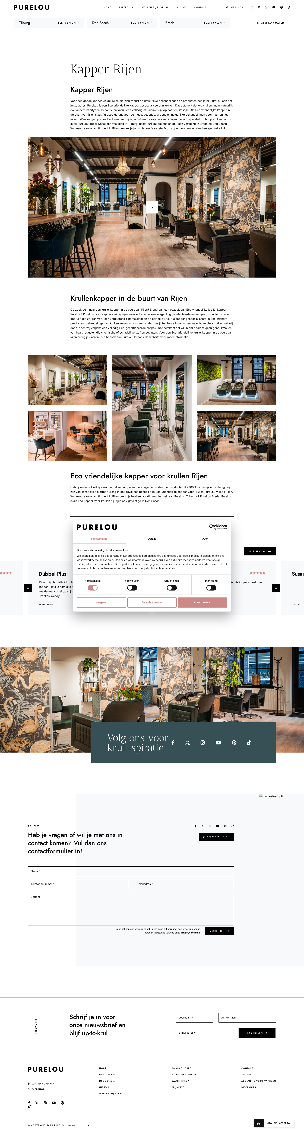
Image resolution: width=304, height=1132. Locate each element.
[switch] (132, 588)
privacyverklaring (190, 932)
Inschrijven (254, 1032)
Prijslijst (178, 1087)
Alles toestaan (202, 602)
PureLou (125, 7)
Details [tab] (152, 538)
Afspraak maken (272, 22)
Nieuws (182, 7)
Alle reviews (258, 551)
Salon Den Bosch (184, 1074)
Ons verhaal (108, 1074)
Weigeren (101, 602)
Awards (246, 1074)
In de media (107, 1081)
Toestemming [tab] (99, 538)
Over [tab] (205, 538)
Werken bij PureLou (155, 7)
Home (107, 7)
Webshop (237, 7)
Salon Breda (180, 1081)
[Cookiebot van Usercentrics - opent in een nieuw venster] (212, 527)
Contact (200, 7)
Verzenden (217, 931)
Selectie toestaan (152, 602)
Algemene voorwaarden (258, 1081)
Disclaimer (248, 1087)
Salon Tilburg (182, 1068)
